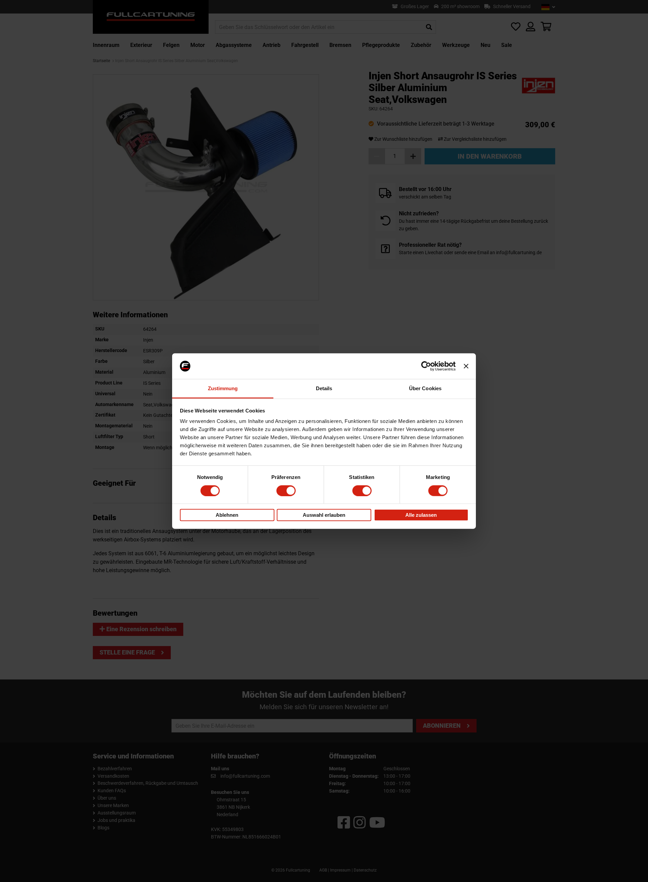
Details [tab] (324, 388)
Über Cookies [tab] (425, 388)
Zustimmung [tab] (223, 388)
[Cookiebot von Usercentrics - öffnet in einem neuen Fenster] (426, 366)
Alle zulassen (421, 515)
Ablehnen (227, 515)
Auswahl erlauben (324, 515)
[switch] (286, 490)
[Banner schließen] (466, 366)
